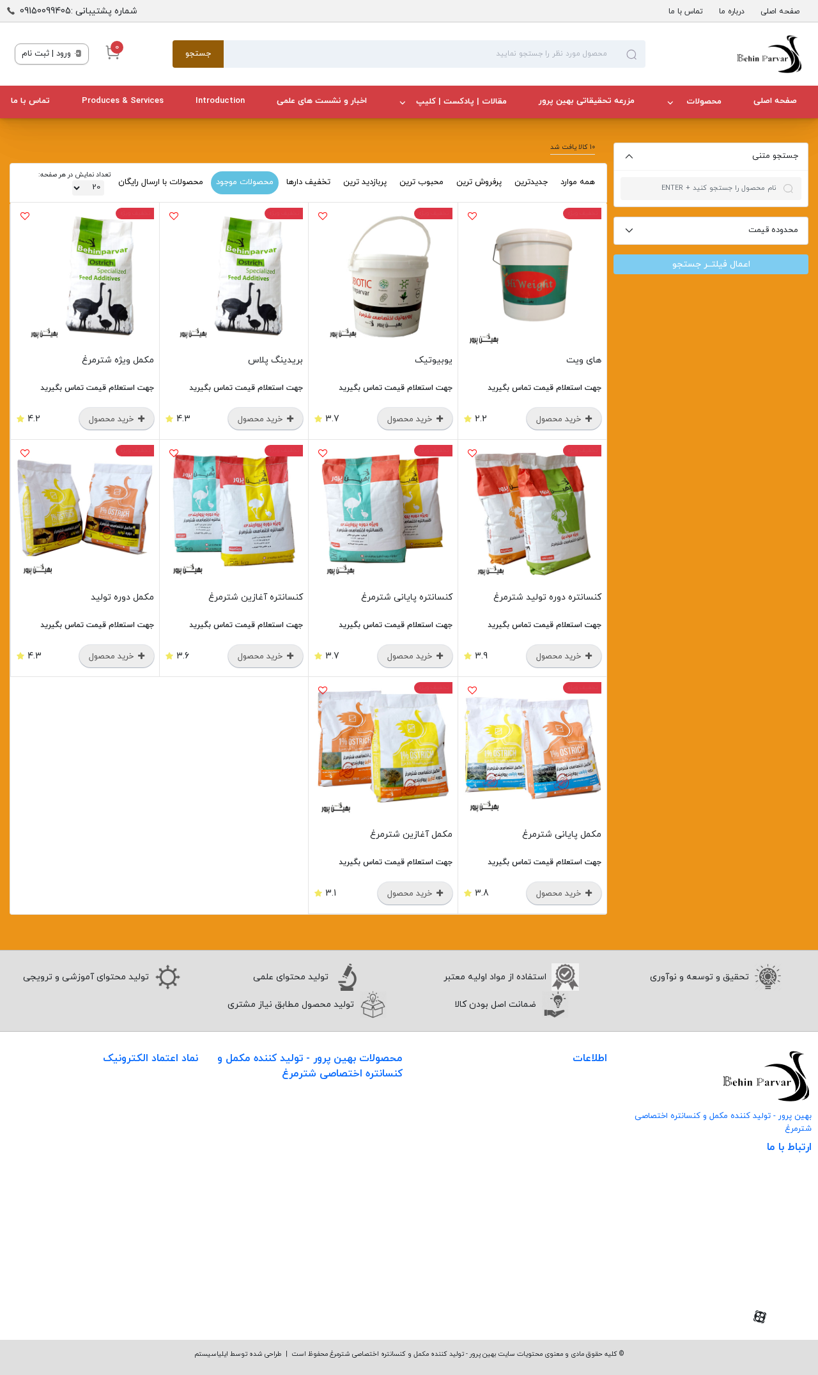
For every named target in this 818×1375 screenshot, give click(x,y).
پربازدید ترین (365, 182)
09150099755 (768, 1293)
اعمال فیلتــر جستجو (711, 264)
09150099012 (768, 1274)
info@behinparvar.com (745, 1234)
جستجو (198, 53)
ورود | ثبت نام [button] (47, 53)
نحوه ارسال (586, 1124)
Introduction (220, 101)
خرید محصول (559, 419)
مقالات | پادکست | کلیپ (461, 101)
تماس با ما (685, 11)
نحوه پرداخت (582, 1176)
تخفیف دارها (308, 182)
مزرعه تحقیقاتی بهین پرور (587, 101)
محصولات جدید (373, 1114)
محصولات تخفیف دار (362, 1245)
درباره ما (732, 11)
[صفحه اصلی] (724, 54)
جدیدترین (531, 182)
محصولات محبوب (368, 1219)
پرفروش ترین (479, 182)
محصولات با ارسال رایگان (160, 182)
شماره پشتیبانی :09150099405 (78, 11)
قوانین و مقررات (575, 1203)
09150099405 (765, 1254)
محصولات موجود (245, 182)
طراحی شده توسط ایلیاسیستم (238, 1354)
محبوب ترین (421, 182)
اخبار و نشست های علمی (322, 101)
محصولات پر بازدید (366, 1166)
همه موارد (577, 182)
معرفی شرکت (581, 1098)
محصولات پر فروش (365, 1140)
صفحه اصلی (779, 11)
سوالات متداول (578, 1150)
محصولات (703, 101)
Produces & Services (123, 101)
